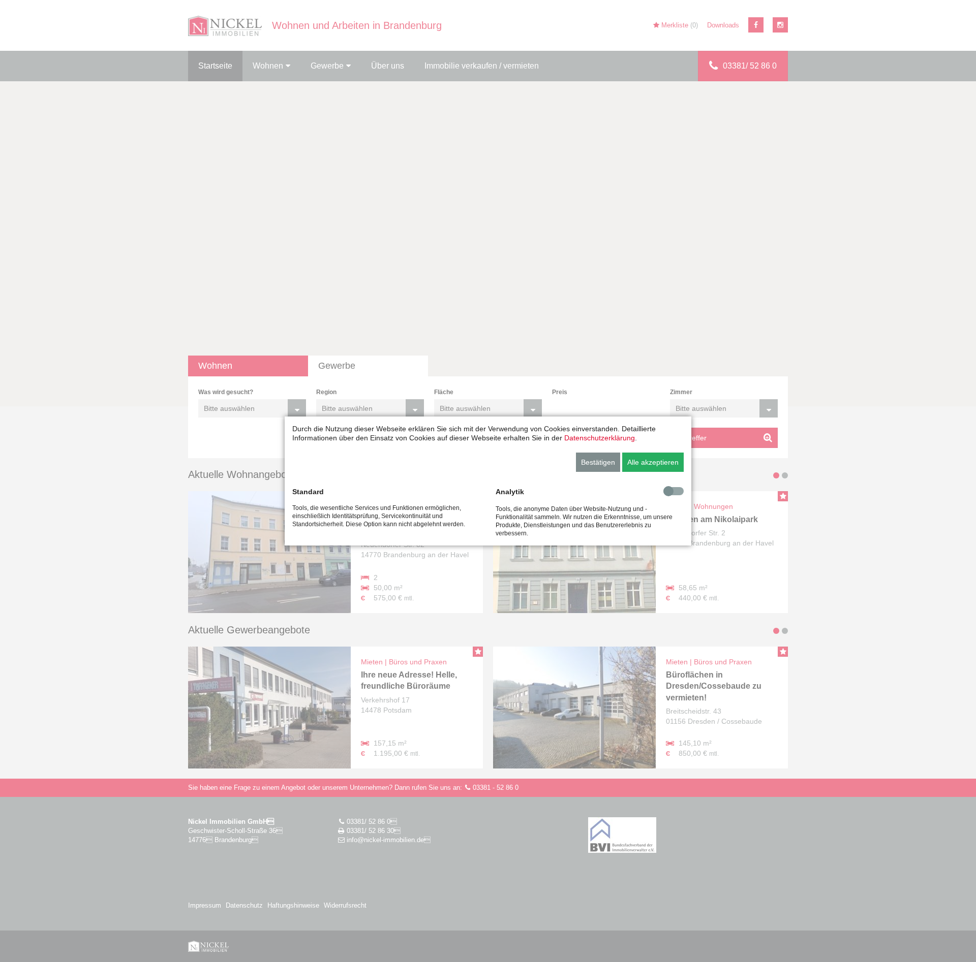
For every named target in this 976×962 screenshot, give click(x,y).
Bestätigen (598, 462)
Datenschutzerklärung (599, 438)
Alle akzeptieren (653, 462)
